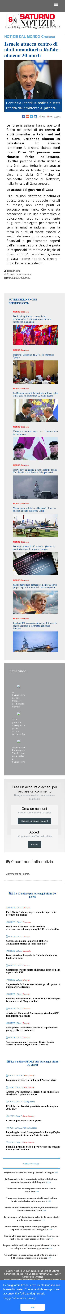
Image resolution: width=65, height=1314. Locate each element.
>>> (56, 1172)
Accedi (34, 844)
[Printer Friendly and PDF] (50, 117)
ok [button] (32, 1307)
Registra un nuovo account (34, 820)
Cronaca (48, 36)
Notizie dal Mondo (22, 36)
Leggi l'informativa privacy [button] (20, 1298)
